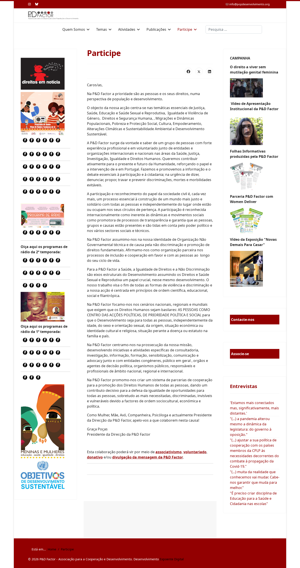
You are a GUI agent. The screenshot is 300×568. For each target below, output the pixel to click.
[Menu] (269, 29)
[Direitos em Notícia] (43, 74)
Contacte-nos (242, 319)
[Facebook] (188, 71)
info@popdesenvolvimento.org (249, 4)
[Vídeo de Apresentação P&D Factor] (255, 130)
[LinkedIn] (209, 71)
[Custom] (36, 4)
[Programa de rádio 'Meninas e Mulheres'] (43, 215)
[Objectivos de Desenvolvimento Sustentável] (43, 475)
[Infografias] (255, 220)
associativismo (168, 451)
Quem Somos (73, 29)
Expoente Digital (172, 559)
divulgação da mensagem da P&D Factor (147, 457)
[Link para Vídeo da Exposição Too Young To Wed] (255, 269)
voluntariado (194, 451)
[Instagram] (29, 4)
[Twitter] (199, 71)
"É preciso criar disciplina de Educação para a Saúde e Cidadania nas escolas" (253, 498)
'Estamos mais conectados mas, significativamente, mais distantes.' (254, 408)
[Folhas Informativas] (255, 176)
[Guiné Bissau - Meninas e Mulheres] (43, 421)
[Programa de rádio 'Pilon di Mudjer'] (43, 114)
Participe (184, 29)
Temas (101, 29)
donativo (95, 457)
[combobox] (234, 29)
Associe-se (240, 353)
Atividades (126, 29)
